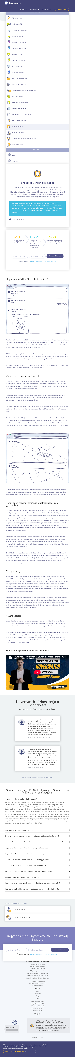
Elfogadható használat (37, 1004)
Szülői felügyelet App (37, 985)
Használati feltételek (36, 261)
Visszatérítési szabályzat (37, 1008)
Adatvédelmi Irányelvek (51, 261)
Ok (30, 1051)
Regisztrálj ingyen (62, 9)
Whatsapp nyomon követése (37, 968)
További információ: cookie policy (14, 1051)
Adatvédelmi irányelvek (37, 1006)
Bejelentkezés (46, 9)
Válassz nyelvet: (10, 1027)
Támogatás (37, 993)
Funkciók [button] (23, 9)
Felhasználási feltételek (37, 1001)
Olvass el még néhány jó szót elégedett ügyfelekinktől (37, 777)
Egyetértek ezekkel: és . (38, 261)
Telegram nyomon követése (37, 971)
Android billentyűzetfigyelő (37, 981)
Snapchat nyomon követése (37, 966)
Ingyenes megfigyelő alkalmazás (37, 983)
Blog (37, 996)
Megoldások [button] (34, 9)
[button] (12, 1030)
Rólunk (37, 991)
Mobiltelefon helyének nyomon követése (37, 975)
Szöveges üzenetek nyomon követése (37, 973)
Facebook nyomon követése (37, 964)
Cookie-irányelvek (37, 1010)
